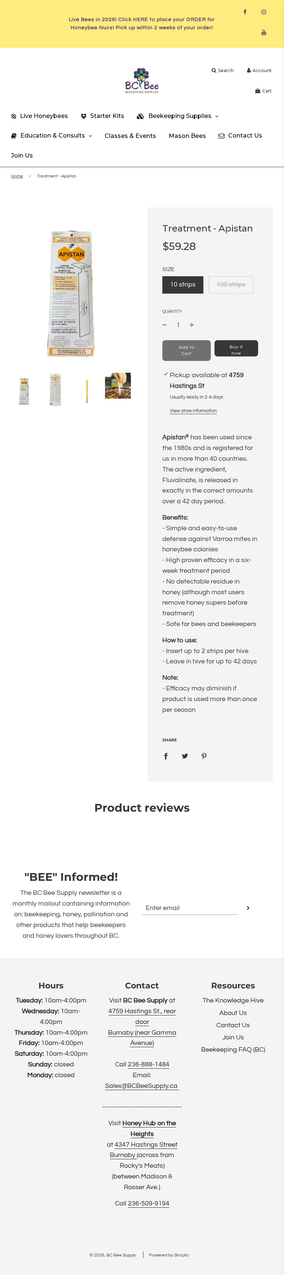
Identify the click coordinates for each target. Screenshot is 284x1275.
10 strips (183, 284)
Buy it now (236, 350)
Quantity (172, 312)
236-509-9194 (148, 1203)
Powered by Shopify (169, 1255)
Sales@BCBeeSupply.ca (142, 1085)
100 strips (231, 284)
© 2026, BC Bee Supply (112, 1255)
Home (17, 176)
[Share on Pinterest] (204, 756)
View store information (193, 410)
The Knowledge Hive (233, 1000)
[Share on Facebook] (166, 756)
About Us (233, 1013)
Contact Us (233, 1025)
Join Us (233, 1037)
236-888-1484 (148, 1064)
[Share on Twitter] (185, 756)
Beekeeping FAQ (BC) (233, 1049)
